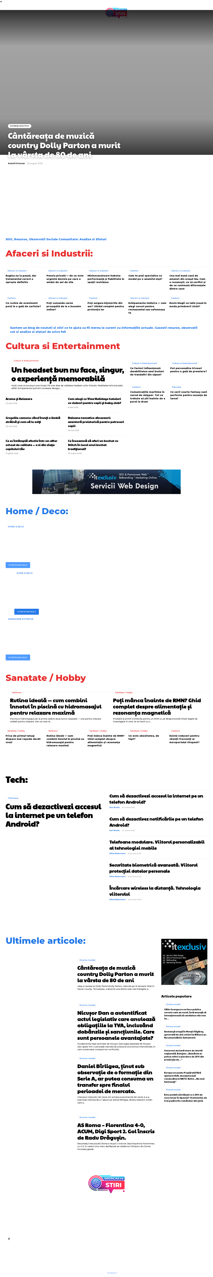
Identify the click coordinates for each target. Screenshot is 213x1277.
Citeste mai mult (18, 565)
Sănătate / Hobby (124, 692)
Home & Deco (16, 526)
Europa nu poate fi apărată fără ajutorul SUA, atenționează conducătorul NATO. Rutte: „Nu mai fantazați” (184, 1077)
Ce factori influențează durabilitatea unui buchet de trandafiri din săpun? (147, 371)
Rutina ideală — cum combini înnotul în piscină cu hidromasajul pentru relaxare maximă (55, 706)
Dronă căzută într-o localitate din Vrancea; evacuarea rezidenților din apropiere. (30, 219)
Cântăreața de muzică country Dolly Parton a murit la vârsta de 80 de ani (64, 145)
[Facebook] (9, 1239)
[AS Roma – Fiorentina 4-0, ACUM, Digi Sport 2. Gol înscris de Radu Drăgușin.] (39, 1132)
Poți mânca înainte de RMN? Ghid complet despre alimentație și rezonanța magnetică (157, 706)
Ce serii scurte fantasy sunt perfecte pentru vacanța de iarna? (188, 395)
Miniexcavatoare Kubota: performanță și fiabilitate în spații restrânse (106, 279)
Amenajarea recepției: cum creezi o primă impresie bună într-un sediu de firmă (80, 539)
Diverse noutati (19, 126)
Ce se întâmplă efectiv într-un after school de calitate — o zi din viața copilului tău (31, 445)
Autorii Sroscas (16, 163)
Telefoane (13, 798)
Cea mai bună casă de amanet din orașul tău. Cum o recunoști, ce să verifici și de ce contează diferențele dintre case (187, 282)
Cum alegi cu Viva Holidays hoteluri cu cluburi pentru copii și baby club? (94, 401)
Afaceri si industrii (17, 271)
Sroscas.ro (112, 1273)
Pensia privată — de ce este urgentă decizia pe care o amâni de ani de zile (65, 279)
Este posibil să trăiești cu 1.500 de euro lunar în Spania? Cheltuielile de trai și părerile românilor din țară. (181, 219)
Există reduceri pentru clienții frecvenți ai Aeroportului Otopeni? (184, 739)
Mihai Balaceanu (117, 853)
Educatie (176, 387)
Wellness (17, 692)
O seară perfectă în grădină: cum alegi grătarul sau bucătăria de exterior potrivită (92, 631)
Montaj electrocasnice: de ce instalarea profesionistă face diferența (84, 585)
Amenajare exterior (20, 619)
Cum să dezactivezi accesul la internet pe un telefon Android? (53, 815)
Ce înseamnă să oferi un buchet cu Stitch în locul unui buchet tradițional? (93, 445)
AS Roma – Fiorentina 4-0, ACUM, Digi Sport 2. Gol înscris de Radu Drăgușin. (131, 196)
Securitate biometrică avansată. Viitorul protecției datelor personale (153, 868)
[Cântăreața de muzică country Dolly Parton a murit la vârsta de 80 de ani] (39, 974)
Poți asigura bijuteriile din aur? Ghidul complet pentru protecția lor (106, 306)
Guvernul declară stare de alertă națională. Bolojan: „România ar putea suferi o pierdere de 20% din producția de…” (184, 1055)
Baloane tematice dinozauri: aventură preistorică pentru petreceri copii (96, 422)
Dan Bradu (114, 807)
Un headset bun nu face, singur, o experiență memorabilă (67, 373)
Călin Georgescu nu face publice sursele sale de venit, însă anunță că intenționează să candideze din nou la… (185, 1014)
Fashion (134, 271)
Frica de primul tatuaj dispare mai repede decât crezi (23, 739)
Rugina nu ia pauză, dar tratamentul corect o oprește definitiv (21, 279)
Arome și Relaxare (19, 399)
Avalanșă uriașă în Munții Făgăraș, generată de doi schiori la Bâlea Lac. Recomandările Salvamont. (185, 1034)
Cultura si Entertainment (26, 360)
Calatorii (136, 387)
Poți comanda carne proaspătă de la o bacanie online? (64, 306)
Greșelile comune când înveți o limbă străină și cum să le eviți (33, 420)
